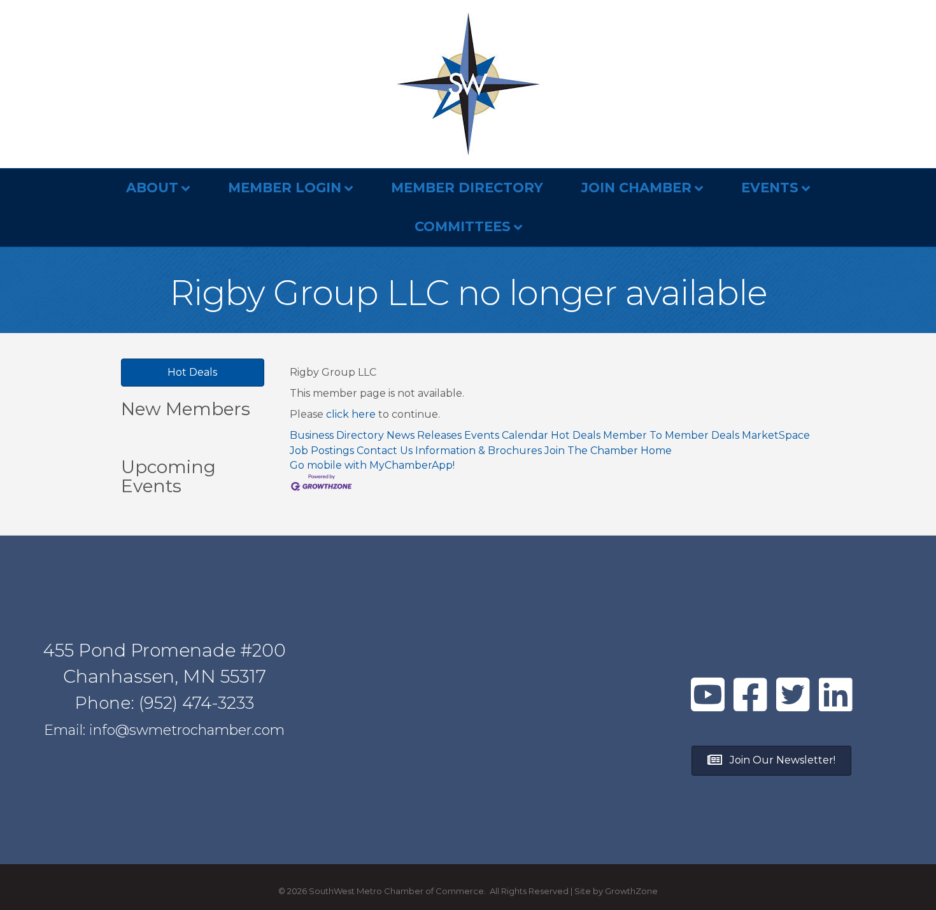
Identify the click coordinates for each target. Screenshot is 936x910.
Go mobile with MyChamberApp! (372, 465)
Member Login (284, 188)
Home (656, 450)
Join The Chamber (591, 450)
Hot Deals (575, 435)
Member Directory (467, 188)
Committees (463, 226)
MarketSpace (776, 435)
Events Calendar (506, 435)
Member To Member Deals (671, 435)
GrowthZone (631, 891)
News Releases (424, 435)
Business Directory (337, 435)
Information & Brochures (478, 450)
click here (351, 414)
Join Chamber (636, 188)
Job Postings (322, 450)
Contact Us (385, 450)
